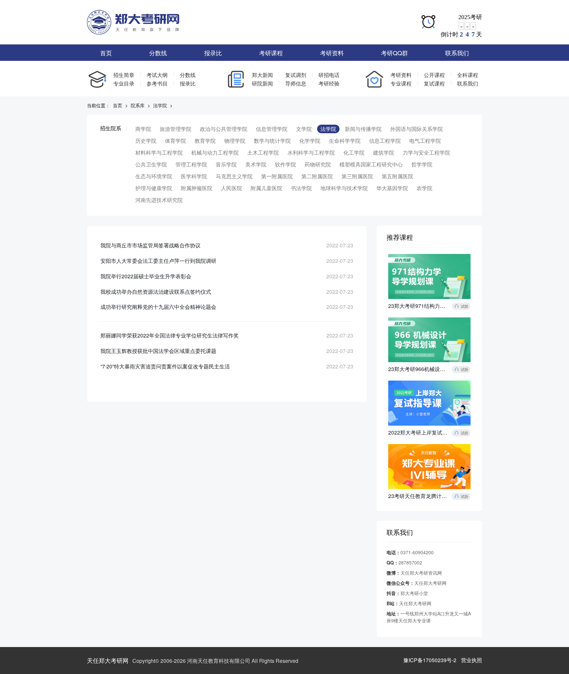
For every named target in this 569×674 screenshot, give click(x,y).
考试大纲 (157, 75)
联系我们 (457, 52)
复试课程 (434, 83)
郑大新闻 (262, 75)
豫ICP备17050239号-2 (429, 660)
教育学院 (205, 140)
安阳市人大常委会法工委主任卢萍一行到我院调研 (158, 260)
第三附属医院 (357, 176)
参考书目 (157, 83)
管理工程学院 (191, 164)
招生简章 (123, 75)
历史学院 (145, 140)
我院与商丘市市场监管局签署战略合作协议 (150, 245)
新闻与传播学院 (363, 129)
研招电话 (328, 75)
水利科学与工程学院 (311, 152)
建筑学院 (383, 152)
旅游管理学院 (175, 129)
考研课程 (271, 52)
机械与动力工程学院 (215, 152)
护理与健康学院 (153, 188)
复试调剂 (295, 75)
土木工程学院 (263, 152)
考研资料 (332, 52)
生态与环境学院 (153, 176)
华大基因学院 (392, 188)
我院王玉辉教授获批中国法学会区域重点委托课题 (158, 351)
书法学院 (301, 188)
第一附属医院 (277, 176)
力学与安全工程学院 (426, 152)
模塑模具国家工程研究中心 (371, 164)
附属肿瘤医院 (196, 188)
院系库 (138, 105)
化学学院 (309, 140)
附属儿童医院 (266, 188)
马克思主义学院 (234, 176)
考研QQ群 (394, 52)
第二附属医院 (317, 176)
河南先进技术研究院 (159, 200)
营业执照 (471, 660)
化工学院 (354, 152)
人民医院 (231, 188)
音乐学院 (226, 164)
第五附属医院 (397, 176)
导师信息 (295, 83)
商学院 (143, 129)
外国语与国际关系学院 (416, 129)
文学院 (304, 129)
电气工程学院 (425, 140)
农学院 (424, 188)
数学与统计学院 (272, 140)
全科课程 (467, 75)
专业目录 (123, 83)
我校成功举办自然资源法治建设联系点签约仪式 (155, 291)
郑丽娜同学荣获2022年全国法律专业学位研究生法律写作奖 (169, 335)
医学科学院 (194, 176)
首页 (106, 52)
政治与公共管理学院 (223, 129)
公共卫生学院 (151, 164)
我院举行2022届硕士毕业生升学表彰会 (145, 276)
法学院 (160, 105)
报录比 (213, 52)
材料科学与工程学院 (159, 152)
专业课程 (401, 83)
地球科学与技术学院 (344, 188)
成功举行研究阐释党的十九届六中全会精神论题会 (158, 307)
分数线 (158, 52)
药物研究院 (318, 164)
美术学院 (255, 164)
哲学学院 (421, 164)
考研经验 (328, 83)
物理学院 (234, 140)
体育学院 (175, 140)
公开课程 (434, 75)
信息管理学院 (271, 129)
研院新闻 (262, 83)
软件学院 (285, 164)
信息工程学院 (385, 140)
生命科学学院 (345, 140)
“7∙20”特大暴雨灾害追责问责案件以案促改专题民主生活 (165, 366)
